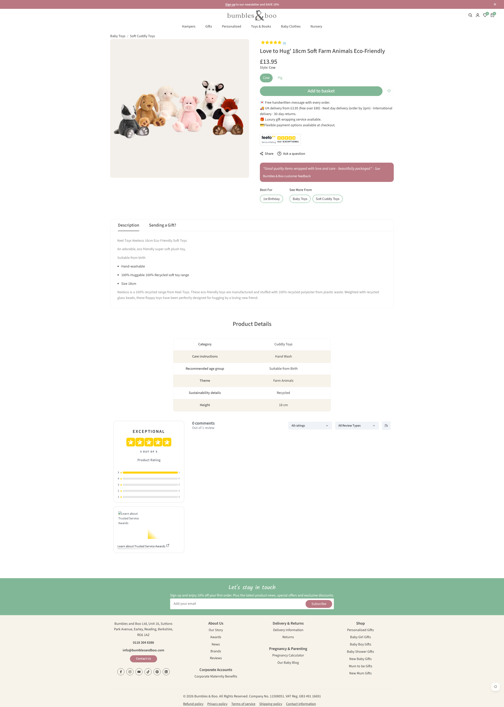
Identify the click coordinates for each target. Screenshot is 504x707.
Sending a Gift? (162, 225)
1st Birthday (271, 199)
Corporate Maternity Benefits (216, 677)
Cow (266, 77)
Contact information (301, 703)
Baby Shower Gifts (360, 652)
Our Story (216, 630)
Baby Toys (117, 36)
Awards (215, 637)
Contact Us (143, 658)
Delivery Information (288, 630)
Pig (280, 77)
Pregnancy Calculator (288, 656)
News (216, 645)
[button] (389, 91)
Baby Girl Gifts (360, 637)
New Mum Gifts (360, 674)
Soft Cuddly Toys (142, 36)
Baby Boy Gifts (360, 645)
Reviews (216, 658)
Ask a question (293, 153)
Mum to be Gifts (360, 667)
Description (128, 225)
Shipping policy (270, 703)
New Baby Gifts (360, 659)
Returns (288, 637)
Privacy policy (217, 703)
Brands (215, 652)
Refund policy (193, 703)
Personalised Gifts (360, 630)
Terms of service (243, 703)
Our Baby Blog (288, 663)
